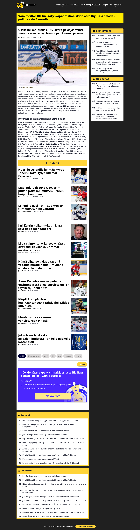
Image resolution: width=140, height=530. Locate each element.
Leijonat (74, 5)
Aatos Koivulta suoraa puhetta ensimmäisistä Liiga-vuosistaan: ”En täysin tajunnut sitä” (43, 284)
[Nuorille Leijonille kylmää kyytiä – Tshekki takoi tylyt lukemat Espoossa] (79, 176)
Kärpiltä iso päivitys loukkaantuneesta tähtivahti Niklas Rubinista (43, 302)
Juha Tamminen (27, 87)
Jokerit (46, 356)
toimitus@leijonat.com (85, 526)
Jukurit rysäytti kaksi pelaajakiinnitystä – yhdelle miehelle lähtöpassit (44, 338)
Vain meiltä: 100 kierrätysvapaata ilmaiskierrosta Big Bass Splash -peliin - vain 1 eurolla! (66, 17)
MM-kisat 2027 (61, 5)
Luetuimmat (26, 470)
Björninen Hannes (34, 356)
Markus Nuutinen (24, 179)
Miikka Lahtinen (24, 37)
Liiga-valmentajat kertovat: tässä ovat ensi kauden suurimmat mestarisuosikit (41, 246)
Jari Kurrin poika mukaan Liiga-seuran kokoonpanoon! (40, 227)
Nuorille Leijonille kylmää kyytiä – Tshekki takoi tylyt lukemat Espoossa (42, 173)
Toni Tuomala (23, 253)
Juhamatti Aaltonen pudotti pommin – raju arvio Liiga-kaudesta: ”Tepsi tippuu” (54, 500)
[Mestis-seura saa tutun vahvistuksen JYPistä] (79, 324)
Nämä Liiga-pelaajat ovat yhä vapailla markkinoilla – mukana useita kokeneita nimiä (40, 264)
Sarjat (105, 5)
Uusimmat (25, 415)
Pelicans (78, 356)
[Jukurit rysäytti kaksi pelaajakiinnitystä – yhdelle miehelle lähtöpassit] (79, 342)
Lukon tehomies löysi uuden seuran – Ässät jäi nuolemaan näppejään (51, 504)
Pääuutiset (68, 356)
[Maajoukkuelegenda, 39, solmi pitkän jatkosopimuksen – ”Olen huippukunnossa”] (79, 194)
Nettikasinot (116, 5)
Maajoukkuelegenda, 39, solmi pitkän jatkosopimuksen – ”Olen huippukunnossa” (41, 191)
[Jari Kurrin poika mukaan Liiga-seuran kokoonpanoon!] (79, 232)
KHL (53, 356)
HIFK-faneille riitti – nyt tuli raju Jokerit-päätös (41, 508)
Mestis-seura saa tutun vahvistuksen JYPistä (34, 319)
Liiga (59, 356)
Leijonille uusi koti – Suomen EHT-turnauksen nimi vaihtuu (42, 207)
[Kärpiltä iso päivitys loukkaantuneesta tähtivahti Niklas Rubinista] (79, 306)
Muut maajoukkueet (90, 5)
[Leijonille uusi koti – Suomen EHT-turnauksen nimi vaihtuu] (79, 212)
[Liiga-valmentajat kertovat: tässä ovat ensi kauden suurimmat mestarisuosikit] (79, 250)
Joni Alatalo (22, 231)
